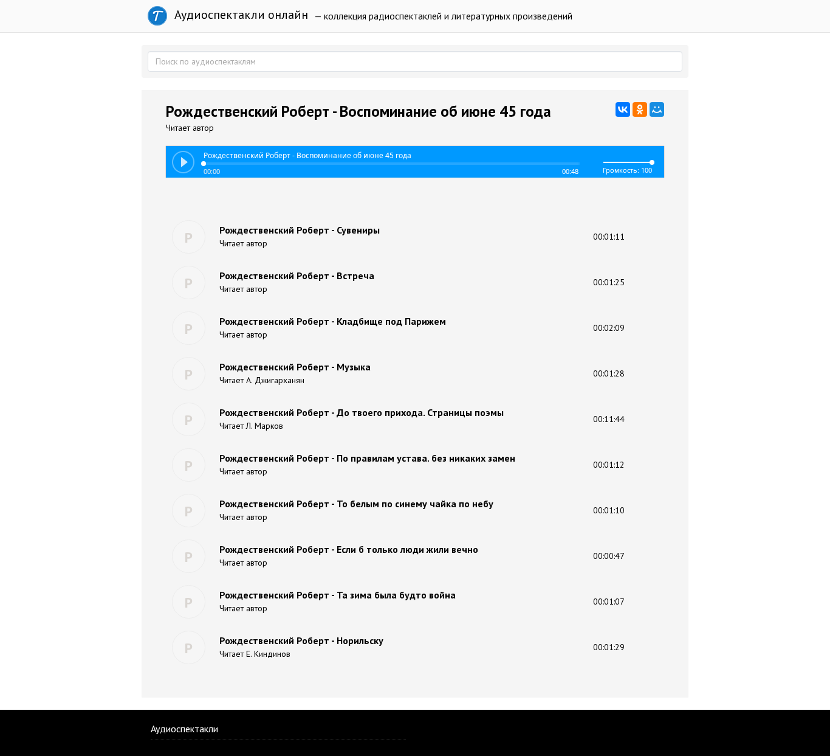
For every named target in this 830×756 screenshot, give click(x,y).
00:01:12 (609, 464)
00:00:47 (609, 555)
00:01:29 (609, 647)
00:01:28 (609, 373)
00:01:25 (609, 282)
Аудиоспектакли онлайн (239, 15)
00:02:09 (609, 327)
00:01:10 (609, 510)
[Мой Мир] (657, 109)
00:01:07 (609, 601)
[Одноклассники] (640, 109)
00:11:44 (609, 419)
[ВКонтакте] (623, 109)
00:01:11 (609, 236)
